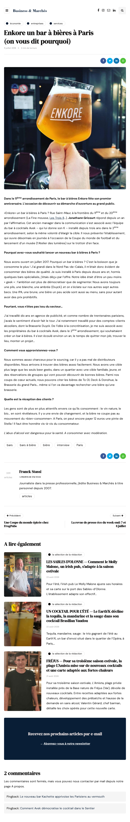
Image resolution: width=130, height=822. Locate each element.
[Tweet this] (110, 61)
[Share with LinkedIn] (116, 61)
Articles (27, 496)
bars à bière (28, 445)
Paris (80, 445)
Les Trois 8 (57, 218)
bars (10, 445)
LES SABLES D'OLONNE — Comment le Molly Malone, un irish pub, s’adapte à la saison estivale (81, 566)
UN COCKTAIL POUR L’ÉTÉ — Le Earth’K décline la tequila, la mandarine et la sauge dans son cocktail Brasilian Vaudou (84, 616)
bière (46, 445)
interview (63, 445)
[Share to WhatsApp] (123, 61)
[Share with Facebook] (103, 61)
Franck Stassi (30, 471)
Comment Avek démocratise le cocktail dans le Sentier (57, 808)
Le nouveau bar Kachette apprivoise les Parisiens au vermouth (62, 796)
